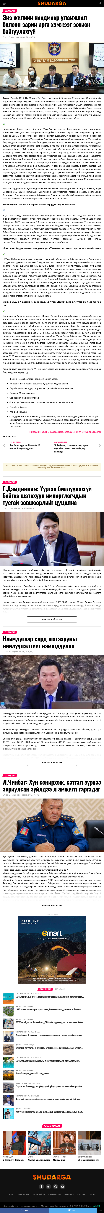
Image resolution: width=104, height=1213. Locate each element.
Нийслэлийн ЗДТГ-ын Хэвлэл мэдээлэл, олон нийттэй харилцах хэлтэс (65, 432)
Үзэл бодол (69, 1194)
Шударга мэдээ (54, 1194)
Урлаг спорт (82, 1194)
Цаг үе (92, 1194)
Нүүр (11, 1194)
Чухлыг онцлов (22, 1194)
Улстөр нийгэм (38, 1194)
